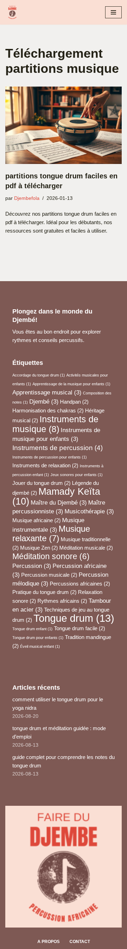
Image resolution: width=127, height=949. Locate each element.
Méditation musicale (86, 548)
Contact (79, 941)
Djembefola (27, 198)
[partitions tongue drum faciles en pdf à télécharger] (63, 125)
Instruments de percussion (57, 447)
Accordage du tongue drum (38, 375)
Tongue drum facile (79, 628)
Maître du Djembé (59, 502)
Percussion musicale (49, 575)
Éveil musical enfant (40, 646)
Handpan (74, 402)
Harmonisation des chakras (48, 410)
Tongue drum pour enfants (38, 637)
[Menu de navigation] (113, 12)
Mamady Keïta (56, 496)
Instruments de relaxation (45, 465)
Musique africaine (36, 520)
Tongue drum (74, 618)
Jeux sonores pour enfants (76, 475)
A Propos (48, 941)
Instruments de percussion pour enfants (49, 457)
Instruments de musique (55, 424)
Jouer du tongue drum (41, 483)
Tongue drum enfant (32, 629)
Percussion (31, 565)
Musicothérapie (89, 511)
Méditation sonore (51, 556)
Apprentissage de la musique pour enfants (71, 384)
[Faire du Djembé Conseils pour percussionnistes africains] (14, 12)
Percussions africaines (80, 584)
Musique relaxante (51, 533)
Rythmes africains (62, 601)
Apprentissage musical (46, 392)
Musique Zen (39, 548)
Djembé (44, 401)
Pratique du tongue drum (44, 592)
